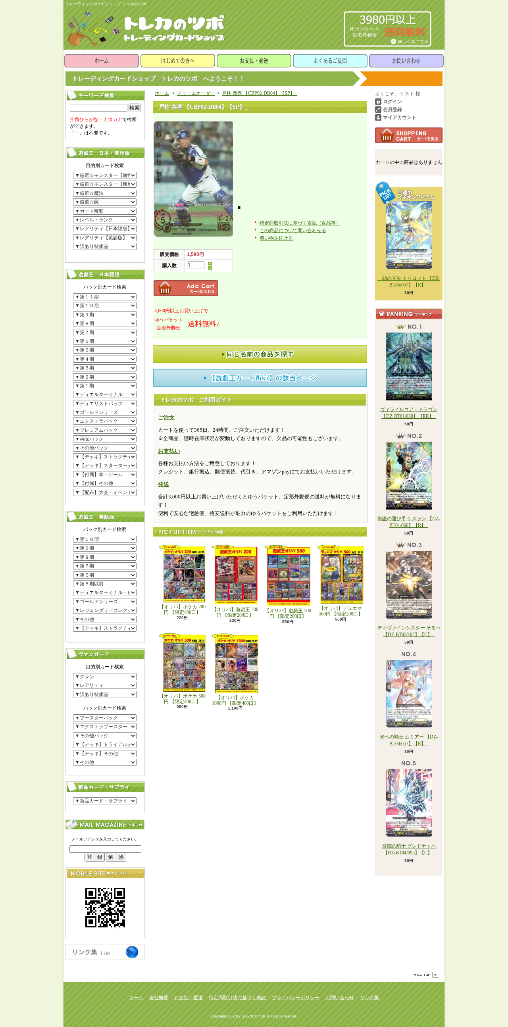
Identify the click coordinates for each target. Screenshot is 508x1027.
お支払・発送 (254, 61)
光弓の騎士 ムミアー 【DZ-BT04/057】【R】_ (409, 740)
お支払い (169, 451)
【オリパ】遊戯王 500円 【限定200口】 (288, 613)
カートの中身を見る (409, 135)
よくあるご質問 (330, 61)
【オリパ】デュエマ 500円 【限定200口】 (341, 611)
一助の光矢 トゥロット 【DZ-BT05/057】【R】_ (408, 281)
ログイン (392, 101)
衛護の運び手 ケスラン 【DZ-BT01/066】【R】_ (408, 522)
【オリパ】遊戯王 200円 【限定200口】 (235, 612)
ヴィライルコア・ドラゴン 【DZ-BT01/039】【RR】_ (408, 413)
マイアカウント (399, 117)
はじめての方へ (178, 61)
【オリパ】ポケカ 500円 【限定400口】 (182, 698)
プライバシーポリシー (295, 997)
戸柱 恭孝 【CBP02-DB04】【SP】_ (259, 93)
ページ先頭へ (425, 975)
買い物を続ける (276, 238)
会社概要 (158, 997)
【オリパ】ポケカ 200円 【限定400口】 (182, 609)
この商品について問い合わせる (293, 230)
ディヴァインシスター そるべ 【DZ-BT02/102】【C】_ (409, 631)
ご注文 (166, 418)
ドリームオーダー (196, 93)
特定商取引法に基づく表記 (237, 997)
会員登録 (392, 109)
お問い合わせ (406, 61)
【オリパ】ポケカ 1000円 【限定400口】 (235, 700)
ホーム (101, 61)
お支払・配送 (188, 997)
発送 (163, 484)
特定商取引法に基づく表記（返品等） (300, 223)
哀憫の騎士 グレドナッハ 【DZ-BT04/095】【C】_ (409, 849)
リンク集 (369, 997)
